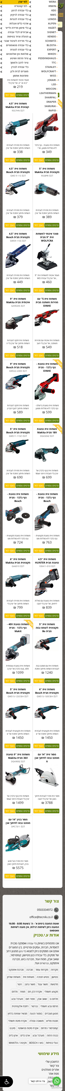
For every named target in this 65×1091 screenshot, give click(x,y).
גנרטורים (44, 963)
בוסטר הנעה (36, 1013)
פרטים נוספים (23, 95)
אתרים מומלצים (50, 1070)
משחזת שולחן (13, 977)
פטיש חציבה (43, 977)
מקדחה (54, 969)
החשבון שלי (52, 1062)
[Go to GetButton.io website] (56, 1088)
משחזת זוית (28, 977)
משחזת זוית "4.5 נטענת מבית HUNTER (47, 560)
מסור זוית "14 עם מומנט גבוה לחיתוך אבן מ (47, 758)
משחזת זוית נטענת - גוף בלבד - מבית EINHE (47, 367)
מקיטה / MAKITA (18, 1042)
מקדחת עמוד (42, 969)
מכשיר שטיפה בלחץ (17, 1013)
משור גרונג (30, 984)
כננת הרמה (52, 1035)
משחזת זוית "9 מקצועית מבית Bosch (18, 365)
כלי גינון (22, 951)
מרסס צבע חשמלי (49, 1006)
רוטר (19, 984)
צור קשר (54, 1066)
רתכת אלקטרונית (20, 1006)
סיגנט (12, 1028)
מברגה (29, 969)
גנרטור (34, 1006)
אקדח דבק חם (35, 991)
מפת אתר (54, 1074)
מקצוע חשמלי (51, 991)
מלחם (15, 991)
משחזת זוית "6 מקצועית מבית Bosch (47, 691)
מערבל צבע (17, 999)
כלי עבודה (32, 943)
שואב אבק (42, 999)
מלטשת (54, 984)
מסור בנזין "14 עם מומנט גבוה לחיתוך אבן (18, 821)
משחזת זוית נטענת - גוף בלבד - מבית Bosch (18, 497)
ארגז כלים (25, 1035)
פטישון (55, 977)
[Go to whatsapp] (56, 1081)
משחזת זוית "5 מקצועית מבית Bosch (18, 430)
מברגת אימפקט (16, 969)
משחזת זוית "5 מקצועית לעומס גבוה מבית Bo (47, 628)
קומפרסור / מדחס (49, 1028)
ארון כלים (13, 1035)
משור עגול (43, 984)
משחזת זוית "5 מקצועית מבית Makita (47, 170)
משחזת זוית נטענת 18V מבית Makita (47, 430)
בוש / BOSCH (36, 1042)
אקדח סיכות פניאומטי (28, 1028)
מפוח (22, 991)
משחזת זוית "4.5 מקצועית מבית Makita (18, 105)
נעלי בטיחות (52, 1042)
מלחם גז (54, 999)
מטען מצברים (51, 1013)
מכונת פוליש (52, 1020)
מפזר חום (30, 999)
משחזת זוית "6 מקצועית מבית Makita (18, 560)
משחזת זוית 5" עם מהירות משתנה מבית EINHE (47, 302)
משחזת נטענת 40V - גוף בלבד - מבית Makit (18, 628)
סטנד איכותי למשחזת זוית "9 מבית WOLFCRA (47, 237)
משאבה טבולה (36, 1020)
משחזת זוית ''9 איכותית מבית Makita (18, 300)
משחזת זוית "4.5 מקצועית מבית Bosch (18, 170)
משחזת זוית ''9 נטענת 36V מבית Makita (18, 756)
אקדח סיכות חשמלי (17, 1020)
